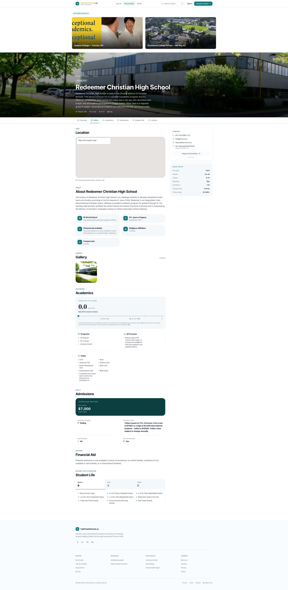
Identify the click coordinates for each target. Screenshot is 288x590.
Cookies (198, 583)
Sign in (189, 4)
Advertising (150, 564)
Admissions (124, 120)
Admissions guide (117, 560)
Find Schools (129, 4)
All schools (79, 560)
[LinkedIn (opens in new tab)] (92, 542)
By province (80, 568)
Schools (86, 76)
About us (184, 560)
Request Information (190, 153)
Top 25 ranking (81, 564)
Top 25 (118, 4)
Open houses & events (119, 564)
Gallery (96, 120)
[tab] (91, 484)
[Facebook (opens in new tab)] (78, 542)
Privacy (183, 568)
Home (78, 76)
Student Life (139, 120)
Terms (183, 571)
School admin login (153, 568)
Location (154, 120)
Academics (109, 120)
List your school (202, 4)
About (139, 4)
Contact (184, 564)
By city (78, 571)
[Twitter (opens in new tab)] (83, 542)
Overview (83, 120)
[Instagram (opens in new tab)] (88, 542)
